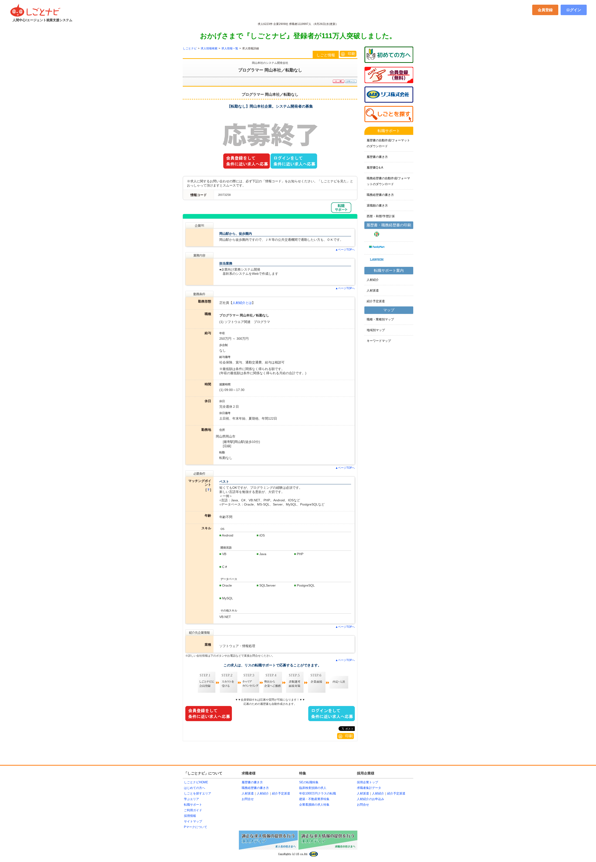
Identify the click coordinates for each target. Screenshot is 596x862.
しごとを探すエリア (197, 793)
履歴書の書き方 (377, 157)
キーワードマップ (379, 341)
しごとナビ (190, 48)
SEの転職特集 (308, 782)
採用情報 (190, 816)
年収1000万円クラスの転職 (317, 793)
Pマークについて (195, 827)
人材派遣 (373, 290)
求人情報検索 (209, 48)
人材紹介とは (242, 303)
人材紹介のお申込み (370, 799)
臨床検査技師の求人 (312, 788)
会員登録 (545, 10)
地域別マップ (376, 330)
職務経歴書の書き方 (380, 195)
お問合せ (248, 799)
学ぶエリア (191, 799)
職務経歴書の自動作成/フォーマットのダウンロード (388, 181)
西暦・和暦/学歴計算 (381, 216)
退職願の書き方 (377, 205)
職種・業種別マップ (380, 319)
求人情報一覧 (229, 48)
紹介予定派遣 (376, 301)
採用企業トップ (367, 782)
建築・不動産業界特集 (314, 799)
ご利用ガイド (193, 810)
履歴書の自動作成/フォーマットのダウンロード (388, 143)
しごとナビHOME (196, 782)
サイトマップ (193, 821)
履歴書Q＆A (375, 167)
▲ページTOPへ (345, 249)
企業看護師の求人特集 (314, 804)
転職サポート (193, 804)
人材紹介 (373, 280)
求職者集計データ (369, 788)
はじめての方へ (194, 788)
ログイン (573, 10)
